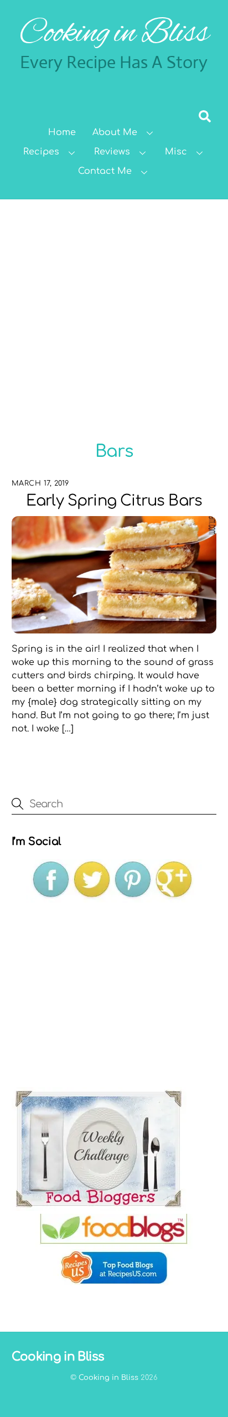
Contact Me (105, 171)
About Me (114, 132)
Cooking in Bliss (108, 1378)
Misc (176, 152)
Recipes (41, 152)
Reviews (112, 152)
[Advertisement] (114, 319)
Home (62, 132)
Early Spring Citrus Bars (114, 500)
